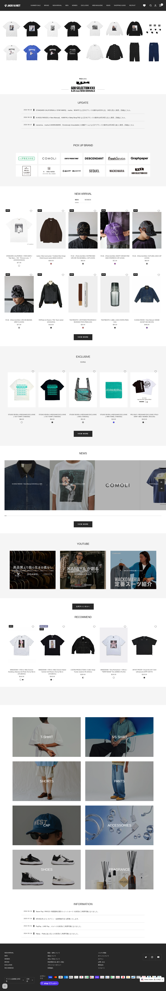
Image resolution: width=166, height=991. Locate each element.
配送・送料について (54, 953)
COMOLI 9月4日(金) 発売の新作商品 (117, 484)
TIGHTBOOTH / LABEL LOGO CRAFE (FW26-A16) (115, 321)
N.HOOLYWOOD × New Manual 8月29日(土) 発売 (27, 484)
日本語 (28, 980)
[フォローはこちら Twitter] (146, 957)
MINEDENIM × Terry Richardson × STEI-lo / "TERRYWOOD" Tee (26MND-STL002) (114, 671)
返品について (52, 956)
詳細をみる (83, 78)
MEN (66, 5)
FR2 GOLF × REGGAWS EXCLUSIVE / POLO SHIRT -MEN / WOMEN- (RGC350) (144, 415)
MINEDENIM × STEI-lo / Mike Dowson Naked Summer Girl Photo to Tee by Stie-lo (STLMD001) (52, 672)
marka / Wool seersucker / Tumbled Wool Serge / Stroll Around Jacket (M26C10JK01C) (51, 257)
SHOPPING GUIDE (120, 5)
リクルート (101, 968)
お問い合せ (101, 962)
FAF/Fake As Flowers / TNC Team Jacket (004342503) (51, 321)
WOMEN (74, 5)
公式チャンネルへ (83, 606)
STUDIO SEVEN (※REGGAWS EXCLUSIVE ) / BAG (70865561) (83, 415)
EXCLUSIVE (85, 5)
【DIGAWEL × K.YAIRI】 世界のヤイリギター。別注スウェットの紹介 (32, 571)
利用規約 (50, 968)
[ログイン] (155, 5)
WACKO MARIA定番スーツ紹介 (133, 571)
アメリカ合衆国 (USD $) (13, 980)
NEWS (108, 5)
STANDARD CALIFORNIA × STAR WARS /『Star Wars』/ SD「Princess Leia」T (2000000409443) (19, 258)
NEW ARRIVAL (57, 5)
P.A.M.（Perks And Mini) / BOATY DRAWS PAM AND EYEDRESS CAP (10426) (115, 257)
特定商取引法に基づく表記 (56, 962)
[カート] (160, 5)
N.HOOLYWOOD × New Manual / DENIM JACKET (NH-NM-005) (146, 321)
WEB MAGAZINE (97, 5)
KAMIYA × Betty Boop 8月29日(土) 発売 (72, 484)
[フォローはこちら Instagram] (152, 957)
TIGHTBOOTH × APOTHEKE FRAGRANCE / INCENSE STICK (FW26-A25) (82, 321)
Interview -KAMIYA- (83, 571)
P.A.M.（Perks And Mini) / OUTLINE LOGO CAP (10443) (146, 257)
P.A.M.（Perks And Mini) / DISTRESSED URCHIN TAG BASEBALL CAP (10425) (83, 257)
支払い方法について (54, 959)
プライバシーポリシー (54, 965)
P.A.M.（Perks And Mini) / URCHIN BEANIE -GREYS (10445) (19, 321)
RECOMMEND (9, 968)
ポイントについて (103, 956)
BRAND (46, 5)
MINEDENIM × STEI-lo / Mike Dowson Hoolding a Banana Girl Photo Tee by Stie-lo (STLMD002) (21, 672)
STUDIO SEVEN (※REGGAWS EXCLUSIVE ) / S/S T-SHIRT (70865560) (21, 415)
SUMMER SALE (36, 5)
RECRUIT (132, 5)
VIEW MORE (83, 337)
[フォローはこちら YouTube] (158, 957)
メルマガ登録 (102, 953)
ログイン (100, 959)
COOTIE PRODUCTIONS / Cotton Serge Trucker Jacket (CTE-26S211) (83, 671)
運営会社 (100, 965)
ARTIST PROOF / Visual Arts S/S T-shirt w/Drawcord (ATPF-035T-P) (144, 671)
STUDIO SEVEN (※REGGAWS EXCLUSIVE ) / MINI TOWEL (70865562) (113, 415)
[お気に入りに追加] (31, 211)
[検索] (151, 5)
